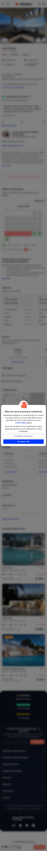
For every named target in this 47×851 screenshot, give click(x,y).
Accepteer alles (23, 441)
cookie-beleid (20, 423)
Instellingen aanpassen (23, 436)
